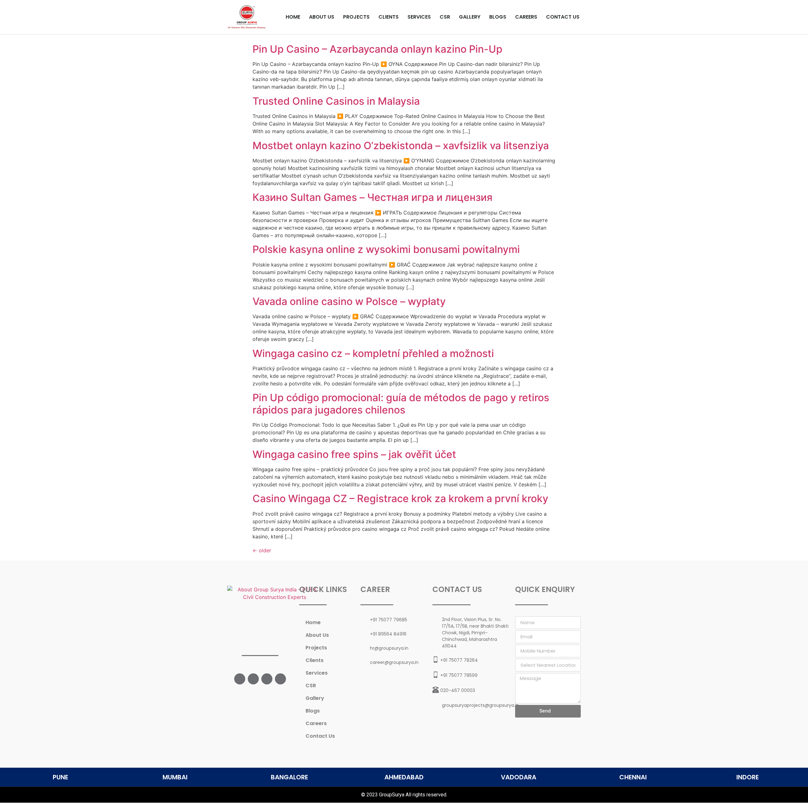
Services (419, 17)
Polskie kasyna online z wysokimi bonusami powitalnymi (386, 249)
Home (293, 17)
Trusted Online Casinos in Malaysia (336, 101)
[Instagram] (266, 678)
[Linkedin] (280, 678)
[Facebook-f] (239, 678)
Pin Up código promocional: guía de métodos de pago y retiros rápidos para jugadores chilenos (400, 403)
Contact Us (562, 17)
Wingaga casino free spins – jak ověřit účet (354, 454)
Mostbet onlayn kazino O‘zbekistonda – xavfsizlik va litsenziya (400, 145)
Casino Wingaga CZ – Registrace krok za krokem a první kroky (400, 498)
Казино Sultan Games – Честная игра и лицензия (372, 197)
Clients (388, 17)
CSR (445, 17)
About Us (321, 17)
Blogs (497, 17)
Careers (526, 17)
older (261, 550)
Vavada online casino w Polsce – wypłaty (349, 301)
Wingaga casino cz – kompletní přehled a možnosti (373, 353)
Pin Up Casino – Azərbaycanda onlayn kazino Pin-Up (377, 49)
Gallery (469, 17)
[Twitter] (253, 678)
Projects (356, 17)
